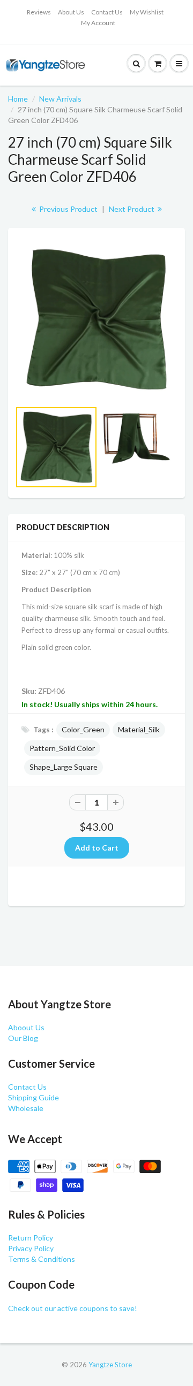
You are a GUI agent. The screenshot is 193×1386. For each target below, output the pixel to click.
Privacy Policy (31, 1248)
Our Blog (23, 1038)
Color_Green (83, 729)
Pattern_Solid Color (62, 748)
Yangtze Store (110, 1364)
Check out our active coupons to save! (72, 1308)
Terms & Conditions (41, 1259)
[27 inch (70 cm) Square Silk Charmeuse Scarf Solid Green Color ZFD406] (96, 319)
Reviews (39, 12)
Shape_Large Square (63, 766)
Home (18, 98)
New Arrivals (60, 98)
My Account (98, 23)
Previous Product (68, 208)
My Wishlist (147, 12)
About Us (71, 12)
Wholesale (25, 1108)
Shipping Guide (33, 1097)
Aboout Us (26, 1027)
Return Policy (30, 1237)
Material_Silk (139, 729)
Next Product (132, 208)
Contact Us (107, 12)
